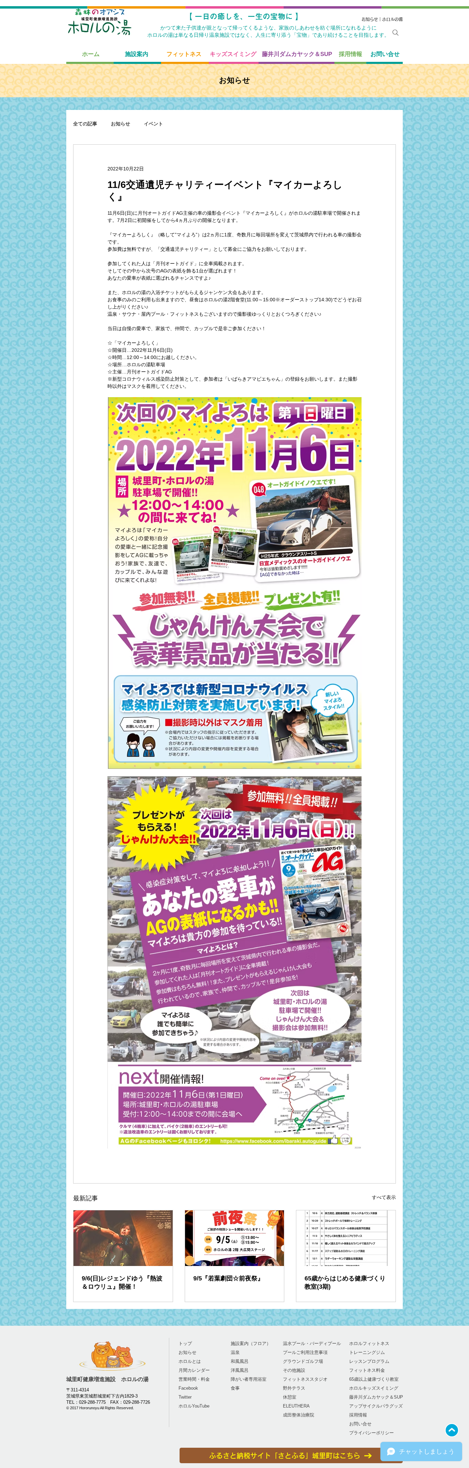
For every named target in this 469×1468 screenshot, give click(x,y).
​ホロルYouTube (194, 1406)
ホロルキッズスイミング (373, 1388)
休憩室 (289, 1397)
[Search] (395, 32)
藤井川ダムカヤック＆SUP (376, 1397)
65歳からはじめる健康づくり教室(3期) (345, 1282)
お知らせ (120, 123)
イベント (153, 123)
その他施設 (294, 1370)
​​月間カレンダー (194, 1370)
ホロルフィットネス (369, 1343)
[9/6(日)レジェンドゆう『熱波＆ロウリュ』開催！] (123, 1238)
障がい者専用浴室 (248, 1379)
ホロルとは (190, 1361)
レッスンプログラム (369, 1361)
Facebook (188, 1388)
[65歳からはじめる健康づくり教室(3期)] (346, 1238)
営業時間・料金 (194, 1379)
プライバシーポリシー (371, 1432)
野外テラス (294, 1388)
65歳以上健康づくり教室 (374, 1379)
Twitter (185, 1397)
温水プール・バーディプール (312, 1343)
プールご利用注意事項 (305, 1352)
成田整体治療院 (298, 1414)
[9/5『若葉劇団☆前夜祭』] (234, 1238)
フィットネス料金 (367, 1370)
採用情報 (358, 1414)
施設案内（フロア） (251, 1343)
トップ (185, 1343)
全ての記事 (85, 123)
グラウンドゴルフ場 (303, 1361)
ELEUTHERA (296, 1406)
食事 (235, 1388)
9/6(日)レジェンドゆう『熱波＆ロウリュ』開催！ (122, 1282)
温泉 (235, 1352)
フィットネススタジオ (305, 1379)
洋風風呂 (240, 1370)
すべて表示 (384, 1197)
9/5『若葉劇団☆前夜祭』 (228, 1278)
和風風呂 (240, 1361)
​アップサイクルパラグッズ (376, 1406)
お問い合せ (360, 1423)
